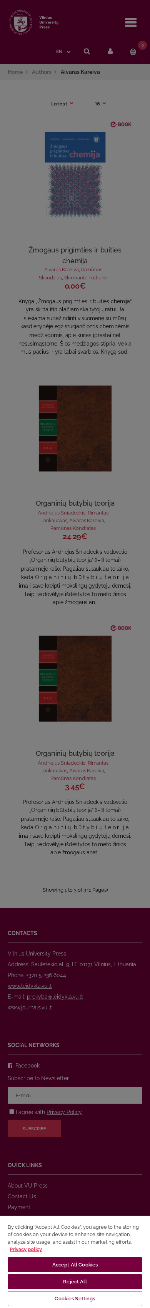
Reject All (75, 1282)
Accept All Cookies (75, 1265)
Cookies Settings (75, 1298)
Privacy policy (26, 1249)
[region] (75, 1261)
